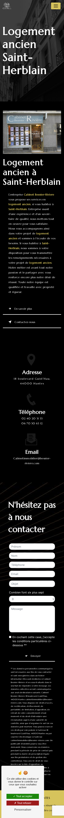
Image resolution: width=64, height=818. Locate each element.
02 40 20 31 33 (32, 418)
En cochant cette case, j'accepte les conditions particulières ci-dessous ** (33, 641)
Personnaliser (22, 809)
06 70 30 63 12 (32, 423)
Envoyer (36, 656)
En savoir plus (23, 308)
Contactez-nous (25, 322)
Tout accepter (23, 796)
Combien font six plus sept (26, 592)
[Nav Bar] (56, 6)
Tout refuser (23, 803)
